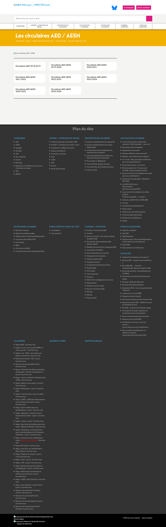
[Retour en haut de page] (9, 518)
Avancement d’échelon (95, 250)
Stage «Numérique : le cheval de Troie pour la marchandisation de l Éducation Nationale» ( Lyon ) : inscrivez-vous (30, 432)
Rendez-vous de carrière (95, 286)
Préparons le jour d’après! (131, 296)
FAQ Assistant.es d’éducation (133, 248)
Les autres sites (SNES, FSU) (26, 239)
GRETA (18, 174)
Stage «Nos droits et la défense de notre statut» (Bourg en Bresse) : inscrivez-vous (30, 425)
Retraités (19, 163)
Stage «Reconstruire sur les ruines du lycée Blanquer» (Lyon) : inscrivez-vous (29, 467)
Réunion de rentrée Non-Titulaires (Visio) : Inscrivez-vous (28, 491)
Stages (124, 221)
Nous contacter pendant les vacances (135, 316)
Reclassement (92, 283)
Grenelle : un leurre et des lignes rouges (136, 308)
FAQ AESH (126, 245)
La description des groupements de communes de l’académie (99, 151)
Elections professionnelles (25, 233)
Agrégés (19, 148)
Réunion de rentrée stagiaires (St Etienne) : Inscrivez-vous (28, 507)
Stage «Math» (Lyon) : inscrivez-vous (29, 460)
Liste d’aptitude (92, 274)
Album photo (127, 209)
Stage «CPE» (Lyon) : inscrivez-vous (28, 463)
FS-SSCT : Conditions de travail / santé (65, 145)
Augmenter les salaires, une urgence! (135, 257)
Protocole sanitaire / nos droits (133, 165)
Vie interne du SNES (23, 248)
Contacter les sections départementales (30, 251)
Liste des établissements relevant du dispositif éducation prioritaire (100, 157)
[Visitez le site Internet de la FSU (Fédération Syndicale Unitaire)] (29, 521)
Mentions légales (147, 518)
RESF (17, 245)
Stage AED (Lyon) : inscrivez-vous (27, 446)
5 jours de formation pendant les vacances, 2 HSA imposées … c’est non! (136, 143)
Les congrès (20, 242)
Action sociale (92, 170)
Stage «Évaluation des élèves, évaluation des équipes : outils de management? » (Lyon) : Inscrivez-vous (30, 372)
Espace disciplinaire (58, 151)
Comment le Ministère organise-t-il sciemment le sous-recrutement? (135, 312)
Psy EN (18, 160)
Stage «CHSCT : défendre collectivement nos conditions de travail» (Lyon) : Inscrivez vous (30, 402)
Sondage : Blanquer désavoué (133, 282)
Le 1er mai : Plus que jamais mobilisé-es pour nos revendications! (136, 160)
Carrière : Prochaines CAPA (96, 230)
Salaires (89, 295)
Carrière (90, 233)
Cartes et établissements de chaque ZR (101, 142)
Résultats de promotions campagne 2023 (101, 247)
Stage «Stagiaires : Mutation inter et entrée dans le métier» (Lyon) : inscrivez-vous (30, 415)
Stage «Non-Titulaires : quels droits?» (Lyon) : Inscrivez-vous (29, 486)
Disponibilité (91, 268)
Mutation (90, 277)
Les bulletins (55, 230)
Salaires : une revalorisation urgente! (135, 156)
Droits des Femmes (58, 169)
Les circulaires (56, 233)
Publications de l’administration (134, 212)
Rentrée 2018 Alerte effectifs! (133, 285)
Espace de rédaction (24, 524)
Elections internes (22, 230)
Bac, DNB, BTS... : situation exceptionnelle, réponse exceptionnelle (136, 267)
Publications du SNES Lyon (132, 218)
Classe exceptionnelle (94, 259)
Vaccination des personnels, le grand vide (137, 299)
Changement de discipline (96, 256)
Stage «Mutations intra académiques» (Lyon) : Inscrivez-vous (30, 440)
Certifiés (19, 151)
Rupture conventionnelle (96, 289)
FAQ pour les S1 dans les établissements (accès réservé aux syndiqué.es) (136, 240)
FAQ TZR (125, 233)
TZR (17, 171)
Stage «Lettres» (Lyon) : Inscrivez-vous (29, 421)
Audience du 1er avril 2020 (131, 293)
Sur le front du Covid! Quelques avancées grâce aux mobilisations (137, 174)
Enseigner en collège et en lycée (62, 148)
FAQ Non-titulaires (129, 230)
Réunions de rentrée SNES (131, 319)
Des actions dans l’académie (132, 147)
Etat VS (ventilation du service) (98, 253)
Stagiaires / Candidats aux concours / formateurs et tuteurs (29, 167)
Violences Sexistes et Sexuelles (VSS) (64, 142)
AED (17, 142)
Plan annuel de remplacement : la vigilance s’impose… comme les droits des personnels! (134, 332)
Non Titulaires (21, 157)
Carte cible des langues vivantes (98, 164)
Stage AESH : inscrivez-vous (26, 345)
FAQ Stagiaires (127, 236)
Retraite (90, 292)
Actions (125, 203)
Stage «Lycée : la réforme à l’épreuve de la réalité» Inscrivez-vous (31, 379)
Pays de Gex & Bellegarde (96, 161)
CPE (17, 154)
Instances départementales (132, 215)
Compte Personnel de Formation (98, 265)
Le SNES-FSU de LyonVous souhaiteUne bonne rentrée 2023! (131, 186)
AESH (18, 145)
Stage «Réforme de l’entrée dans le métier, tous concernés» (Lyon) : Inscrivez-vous (28, 474)
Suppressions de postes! (131, 150)
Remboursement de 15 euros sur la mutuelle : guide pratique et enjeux (134, 169)
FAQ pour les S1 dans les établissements (30, 236)
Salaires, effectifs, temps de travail (134, 153)
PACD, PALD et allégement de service (100, 280)
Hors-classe (91, 271)
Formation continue (58, 154)
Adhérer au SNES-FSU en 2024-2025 (135, 200)
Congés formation (93, 262)
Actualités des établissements (133, 206)
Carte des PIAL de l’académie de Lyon (100, 167)
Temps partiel (91, 298)
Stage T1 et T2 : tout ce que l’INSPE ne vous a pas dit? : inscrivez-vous (29, 349)
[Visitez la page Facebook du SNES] (121, 518)
